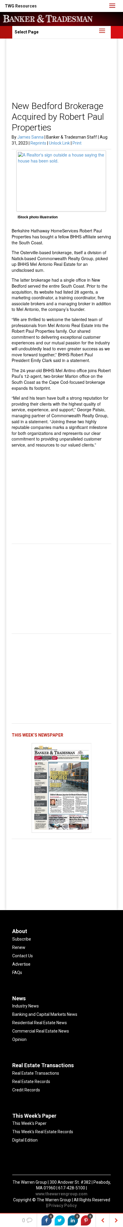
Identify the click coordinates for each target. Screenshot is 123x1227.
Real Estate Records (31, 1081)
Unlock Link (60, 143)
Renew (18, 947)
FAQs (17, 972)
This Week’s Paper (29, 1123)
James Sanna (30, 137)
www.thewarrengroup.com (61, 1193)
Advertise (21, 964)
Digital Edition (25, 1140)
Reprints (38, 143)
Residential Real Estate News (39, 1022)
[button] (21, 6)
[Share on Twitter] (60, 1220)
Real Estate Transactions (35, 1073)
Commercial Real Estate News (40, 1031)
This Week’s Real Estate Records (42, 1131)
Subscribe (21, 939)
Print (77, 143)
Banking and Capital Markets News (44, 1014)
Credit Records (26, 1090)
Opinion (19, 1039)
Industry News (25, 1006)
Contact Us (22, 955)
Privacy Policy (62, 1205)
